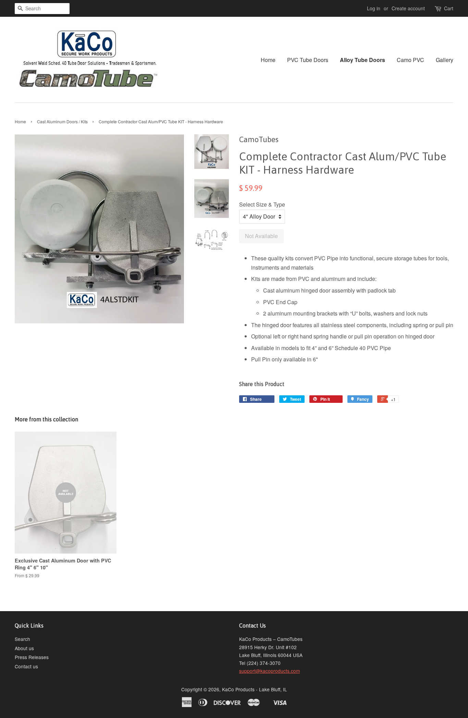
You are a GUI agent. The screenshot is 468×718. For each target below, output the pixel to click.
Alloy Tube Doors (362, 60)
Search (22, 638)
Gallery (444, 60)
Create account (408, 8)
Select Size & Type (262, 204)
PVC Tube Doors (307, 60)
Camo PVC (410, 60)
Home (268, 60)
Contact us (26, 666)
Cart (448, 8)
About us (24, 648)
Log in (373, 8)
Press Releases (32, 657)
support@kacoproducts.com (269, 670)
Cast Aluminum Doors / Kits (62, 121)
